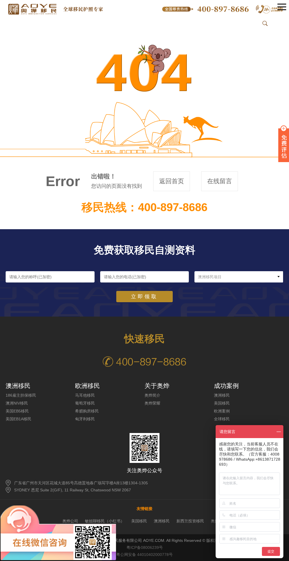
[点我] (281, 7)
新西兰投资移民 (190, 521)
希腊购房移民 (87, 411)
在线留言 (219, 181)
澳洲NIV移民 (17, 403)
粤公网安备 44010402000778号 (144, 554)
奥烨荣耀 (152, 403)
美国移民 (222, 403)
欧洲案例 (222, 411)
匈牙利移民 (85, 419)
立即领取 (144, 296)
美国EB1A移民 (18, 419)
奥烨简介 (152, 395)
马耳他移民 (85, 395)
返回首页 (171, 181)
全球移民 (222, 419)
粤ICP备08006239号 (144, 547)
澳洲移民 (222, 395)
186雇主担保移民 (21, 395)
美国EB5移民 (17, 411)
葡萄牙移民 (85, 403)
